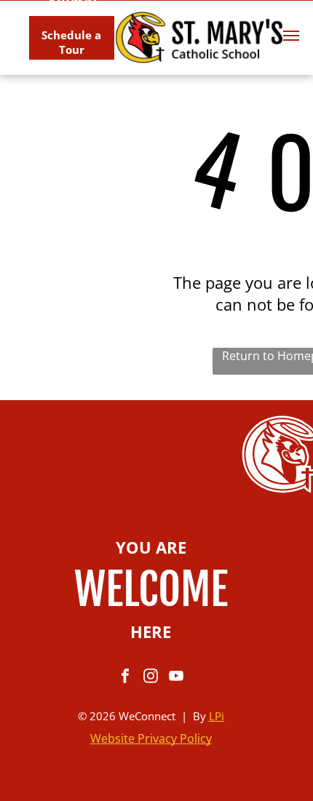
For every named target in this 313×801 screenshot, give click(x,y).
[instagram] (151, 677)
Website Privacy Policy (151, 738)
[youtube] (176, 677)
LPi (216, 716)
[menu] (291, 35)
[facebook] (125, 677)
